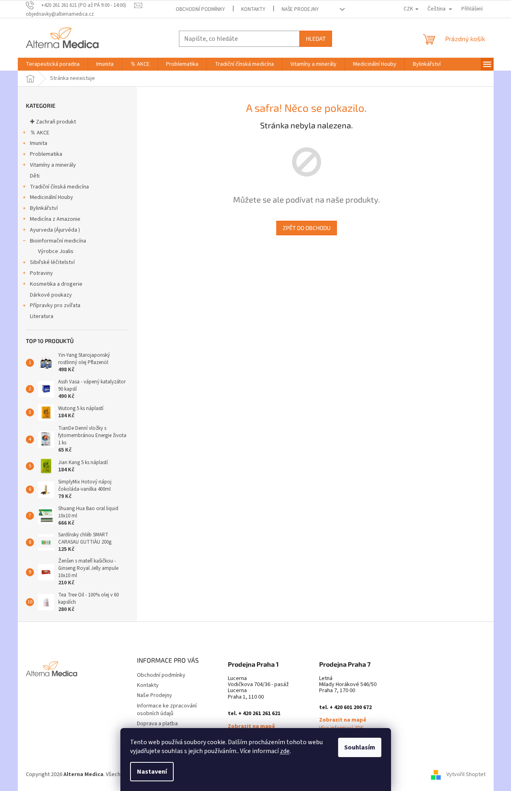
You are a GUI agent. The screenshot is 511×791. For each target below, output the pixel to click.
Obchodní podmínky (200, 9)
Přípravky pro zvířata (55, 305)
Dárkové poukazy (51, 295)
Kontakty (253, 9)
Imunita (38, 143)
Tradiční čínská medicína (59, 187)
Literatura (41, 316)
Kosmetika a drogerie (56, 284)
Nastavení (152, 771)
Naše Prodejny (300, 9)
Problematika (46, 154)
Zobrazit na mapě (251, 726)
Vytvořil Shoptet (466, 774)
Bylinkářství (44, 208)
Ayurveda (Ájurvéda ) (55, 230)
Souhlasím (359, 747)
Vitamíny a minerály (53, 165)
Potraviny (41, 273)
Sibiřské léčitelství (52, 262)
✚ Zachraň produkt (53, 122)
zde (285, 751)
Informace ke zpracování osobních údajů (167, 710)
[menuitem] (53, 64)
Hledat (316, 38)
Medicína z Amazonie (55, 219)
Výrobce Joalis (56, 251)
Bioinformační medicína (58, 241)
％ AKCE (39, 133)
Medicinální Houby (51, 197)
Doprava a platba (157, 724)
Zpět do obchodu (306, 227)
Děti (35, 176)
